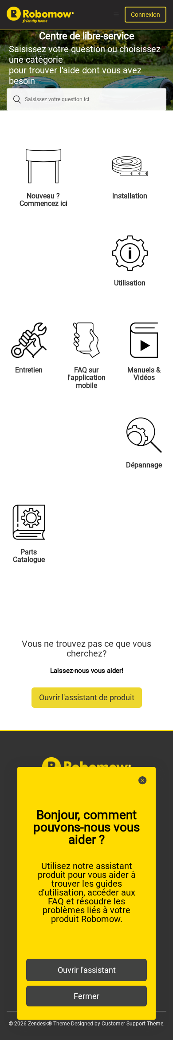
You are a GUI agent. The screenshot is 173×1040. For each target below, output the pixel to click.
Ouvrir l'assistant (87, 970)
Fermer (86, 996)
